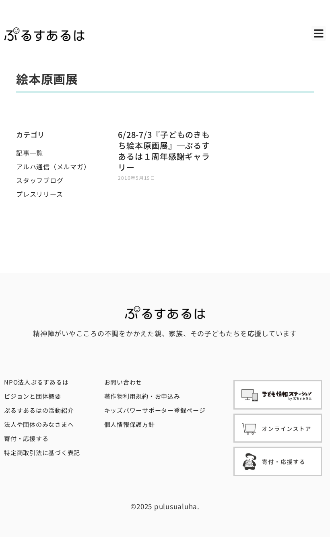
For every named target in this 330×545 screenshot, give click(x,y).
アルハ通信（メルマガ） (53, 166)
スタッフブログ (39, 180)
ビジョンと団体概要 (32, 396)
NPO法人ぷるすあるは (36, 382)
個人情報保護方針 (129, 424)
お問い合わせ (123, 382)
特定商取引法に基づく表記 (42, 452)
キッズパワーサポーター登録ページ (155, 410)
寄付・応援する (26, 438)
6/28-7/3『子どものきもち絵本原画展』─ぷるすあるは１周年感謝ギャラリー (164, 151)
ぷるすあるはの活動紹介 (39, 410)
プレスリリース (39, 194)
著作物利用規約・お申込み (142, 396)
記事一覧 (29, 153)
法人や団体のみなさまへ (39, 424)
